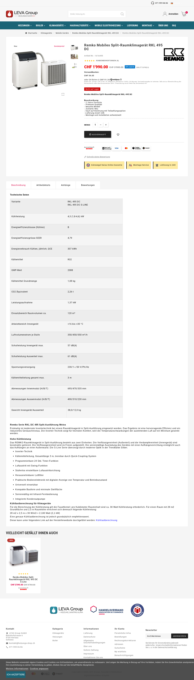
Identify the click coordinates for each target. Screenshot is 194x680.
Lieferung (88, 633)
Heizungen (57, 637)
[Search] (122, 14)
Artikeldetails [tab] (43, 185)
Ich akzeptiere (16, 674)
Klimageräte (58, 633)
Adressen (119, 644)
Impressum (89, 654)
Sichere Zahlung (91, 650)
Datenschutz (89, 637)
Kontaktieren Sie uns (93, 657)
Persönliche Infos (123, 633)
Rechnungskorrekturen (125, 640)
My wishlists (120, 652)
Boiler (55, 640)
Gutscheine (120, 648)
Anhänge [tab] (65, 185)
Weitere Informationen (17, 668)
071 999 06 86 (161, 3)
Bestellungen (121, 637)
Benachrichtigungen (124, 655)
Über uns (88, 646)
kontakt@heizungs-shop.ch (22, 643)
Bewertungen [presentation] (88, 185)
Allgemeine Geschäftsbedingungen (94, 641)
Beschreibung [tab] (18, 185)
